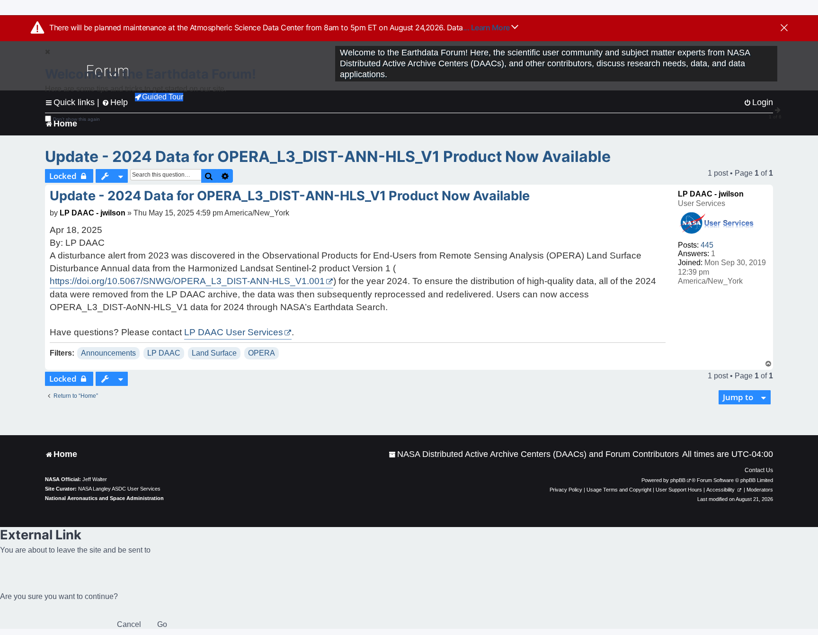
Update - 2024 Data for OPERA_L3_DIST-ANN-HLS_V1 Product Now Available (328, 156)
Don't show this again (76, 119)
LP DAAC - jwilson (711, 194)
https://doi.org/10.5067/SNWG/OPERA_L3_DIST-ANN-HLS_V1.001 (187, 281)
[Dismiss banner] (784, 28)
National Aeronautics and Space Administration (104, 498)
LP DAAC (163, 353)
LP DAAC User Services (233, 332)
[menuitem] (534, 454)
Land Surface (214, 353)
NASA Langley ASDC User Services (119, 489)
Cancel (129, 624)
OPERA (261, 353)
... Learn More (487, 27)
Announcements (108, 353)
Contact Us (759, 470)
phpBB (677, 480)
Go (162, 624)
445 (707, 245)
